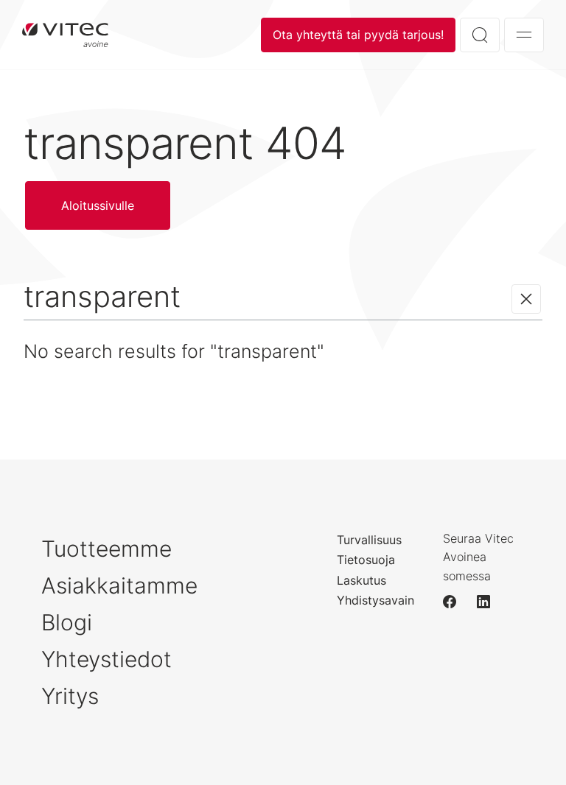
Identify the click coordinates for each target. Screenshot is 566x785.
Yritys (70, 696)
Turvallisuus (369, 539)
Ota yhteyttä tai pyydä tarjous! (358, 34)
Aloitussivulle (65, 34)
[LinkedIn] (490, 601)
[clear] (526, 299)
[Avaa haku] (480, 35)
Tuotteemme (106, 548)
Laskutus (361, 580)
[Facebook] (456, 601)
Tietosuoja (366, 559)
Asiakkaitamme (119, 585)
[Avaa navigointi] (524, 35)
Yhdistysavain (375, 600)
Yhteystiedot (106, 659)
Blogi (66, 622)
